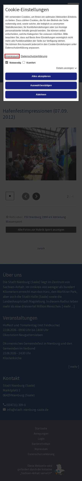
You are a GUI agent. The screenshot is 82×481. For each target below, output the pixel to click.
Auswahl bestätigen (41, 85)
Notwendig (15, 62)
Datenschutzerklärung (34, 56)
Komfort (30, 62)
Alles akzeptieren (41, 76)
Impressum (12, 56)
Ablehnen (41, 94)
